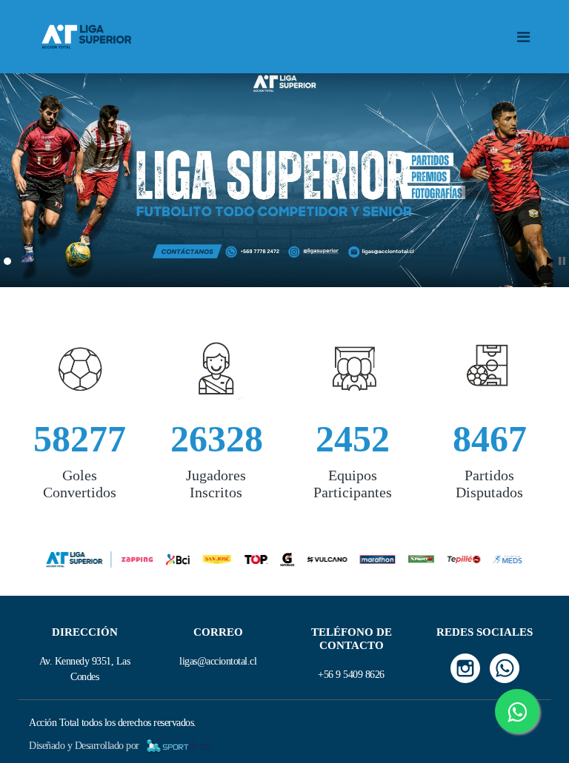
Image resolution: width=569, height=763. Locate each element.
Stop (562, 261)
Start (550, 261)
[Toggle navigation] (523, 37)
